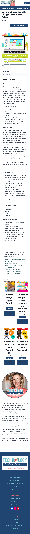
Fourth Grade (13, 64)
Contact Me (15, 528)
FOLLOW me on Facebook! (13, 271)
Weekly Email (15, 501)
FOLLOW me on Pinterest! (12, 269)
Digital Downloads (15, 477)
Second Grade (19, 64)
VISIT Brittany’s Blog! (11, 263)
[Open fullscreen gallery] (26, 56)
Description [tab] (6, 71)
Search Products (22, 8)
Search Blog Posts (8, 8)
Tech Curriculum (15, 480)
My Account (15, 519)
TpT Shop (15, 490)
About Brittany (15, 505)
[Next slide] (25, 60)
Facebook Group (15, 498)
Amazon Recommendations (15, 483)
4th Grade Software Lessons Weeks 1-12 (9, 347)
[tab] (13, 56)
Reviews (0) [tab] (6, 74)
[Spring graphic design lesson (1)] (15, 45)
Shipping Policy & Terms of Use (15, 525)
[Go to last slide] (4, 60)
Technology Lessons (22, 62)
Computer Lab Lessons (12, 62)
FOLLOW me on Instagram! (13, 273)
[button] (5, 60)
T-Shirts (15, 486)
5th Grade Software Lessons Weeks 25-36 (22, 347)
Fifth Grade (6, 64)
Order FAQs (15, 522)
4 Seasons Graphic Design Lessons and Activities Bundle (22, 303)
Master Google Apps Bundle (9, 298)
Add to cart (19, 25)
